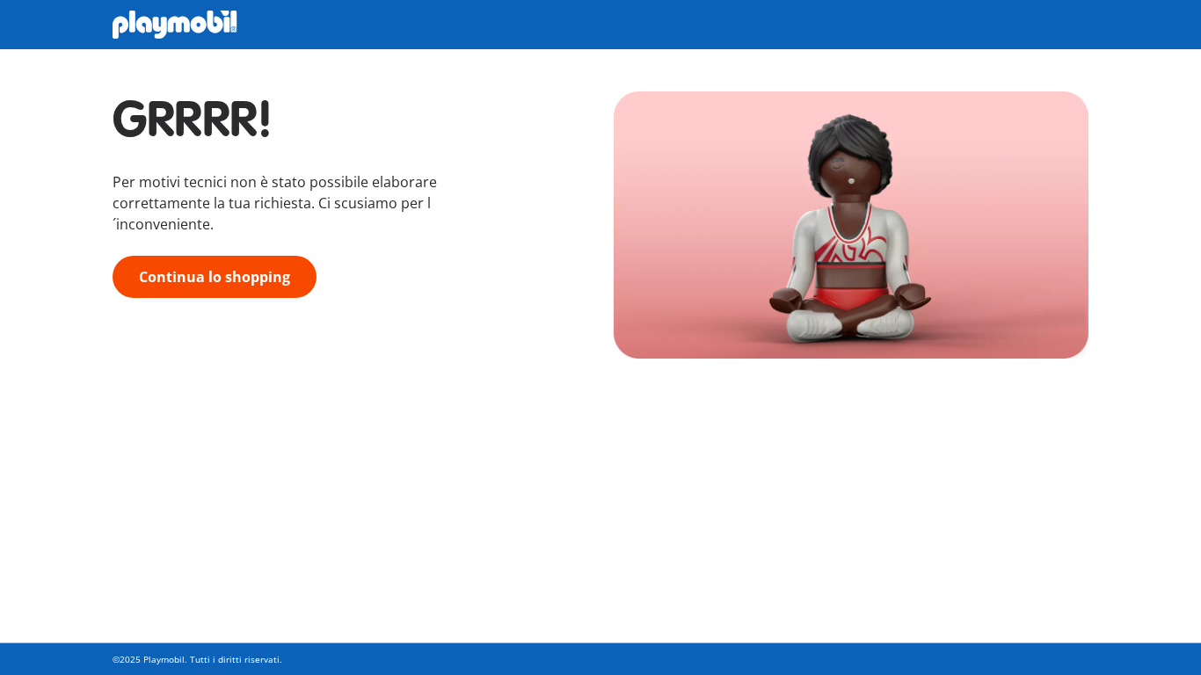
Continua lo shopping (214, 277)
